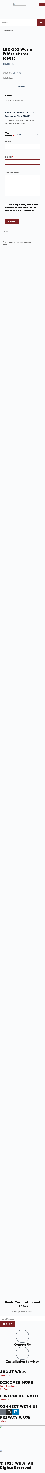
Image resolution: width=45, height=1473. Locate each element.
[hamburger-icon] (42, 4)
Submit (12, 222)
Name (9, 141)
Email (9, 157)
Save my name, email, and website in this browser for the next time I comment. (22, 207)
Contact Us (22, 1344)
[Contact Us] (22, 1336)
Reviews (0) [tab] (22, 86)
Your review (13, 172)
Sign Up (7, 1324)
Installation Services (22, 1361)
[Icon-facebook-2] (3, 1412)
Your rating (9, 134)
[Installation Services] (22, 1353)
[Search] (41, 22)
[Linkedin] (15, 1412)
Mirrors (17, 73)
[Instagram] (9, 1412)
